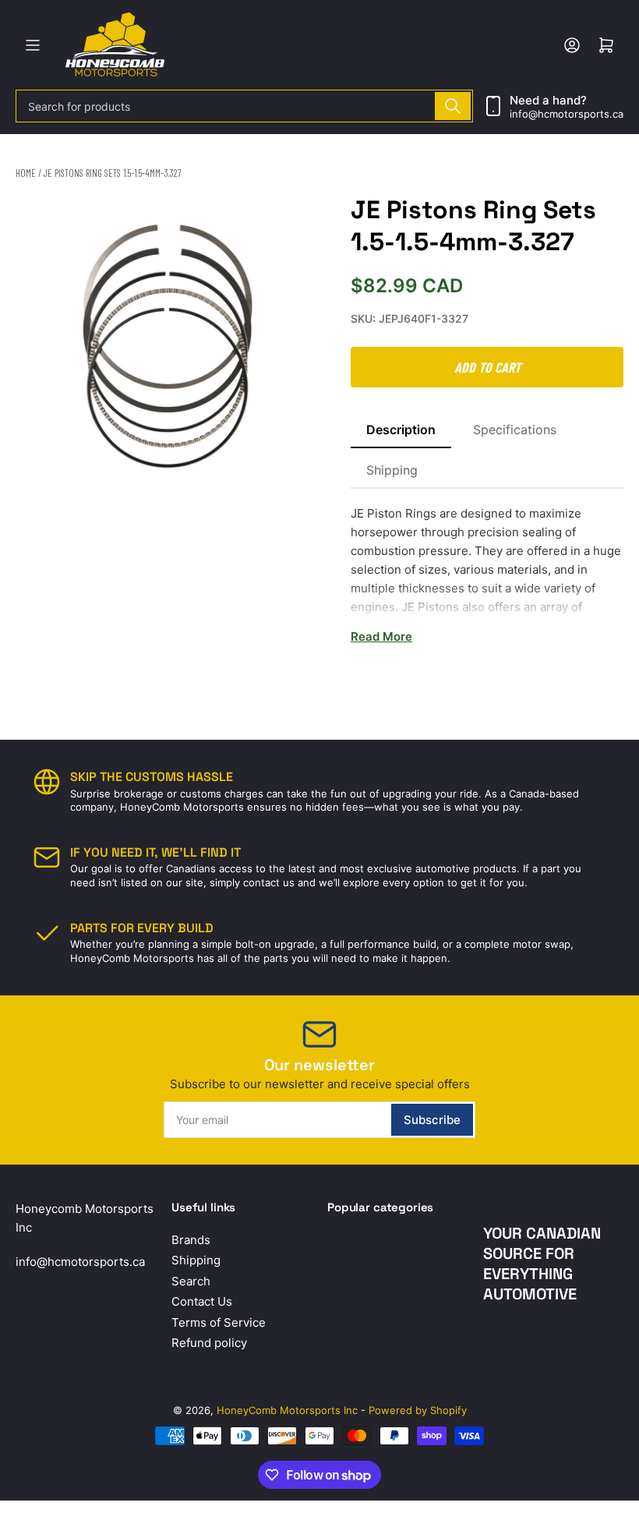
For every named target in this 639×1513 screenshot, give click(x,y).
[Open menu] (33, 45)
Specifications (514, 429)
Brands (190, 1239)
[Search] (453, 106)
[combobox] (244, 106)
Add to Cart (487, 367)
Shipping (392, 470)
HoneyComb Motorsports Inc (287, 1410)
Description (401, 429)
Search (190, 1281)
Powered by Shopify (418, 1410)
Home (26, 173)
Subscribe (432, 1119)
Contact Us (201, 1301)
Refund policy (209, 1342)
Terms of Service (218, 1322)
